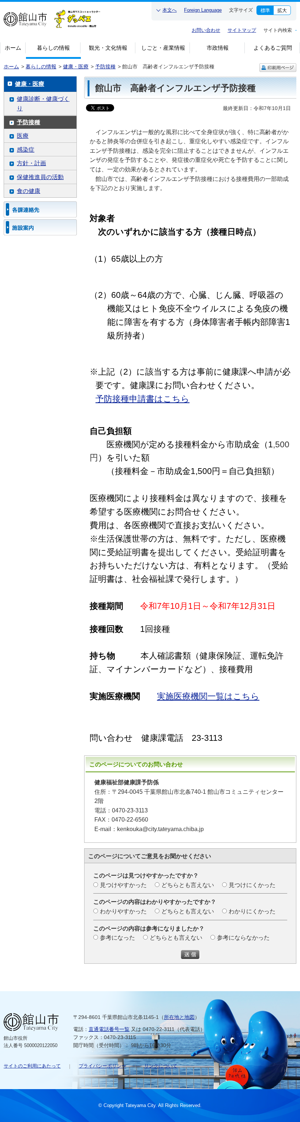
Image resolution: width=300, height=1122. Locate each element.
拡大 (282, 10)
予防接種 (105, 66)
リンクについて (160, 1066)
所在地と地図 (179, 1017)
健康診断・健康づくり (43, 103)
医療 (23, 136)
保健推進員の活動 (40, 177)
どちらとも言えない (187, 885)
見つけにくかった (252, 885)
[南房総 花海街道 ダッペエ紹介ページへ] (77, 21)
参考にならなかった (243, 938)
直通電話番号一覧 (109, 1029)
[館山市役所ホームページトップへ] (25, 21)
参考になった (117, 938)
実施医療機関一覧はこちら (208, 696)
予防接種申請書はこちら (142, 398)
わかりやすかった (123, 911)
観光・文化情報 (108, 48)
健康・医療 (76, 66)
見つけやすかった (123, 885)
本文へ (169, 10)
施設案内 (40, 227)
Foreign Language (203, 10)
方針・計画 (31, 163)
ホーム (13, 48)
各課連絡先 (40, 209)
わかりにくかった (252, 911)
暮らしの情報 (53, 48)
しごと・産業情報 (163, 48)
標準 (265, 10)
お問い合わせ (206, 30)
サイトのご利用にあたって (32, 1066)
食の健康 (28, 191)
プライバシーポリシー (102, 1066)
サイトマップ (242, 30)
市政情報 (218, 48)
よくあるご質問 (273, 48)
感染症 (25, 150)
